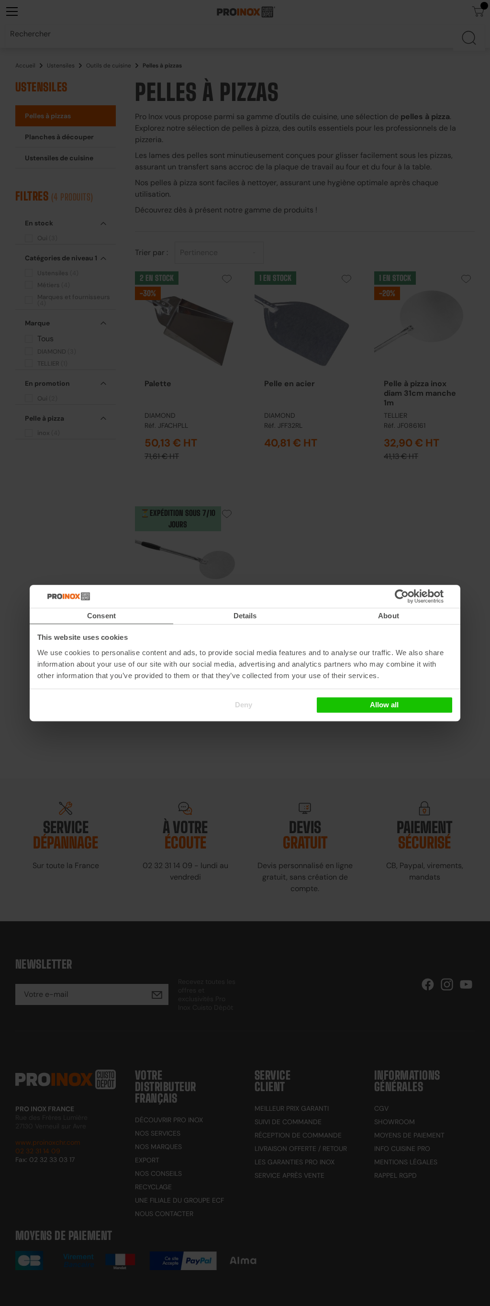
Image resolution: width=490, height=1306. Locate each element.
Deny (243, 705)
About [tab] (388, 616)
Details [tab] (245, 616)
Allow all (384, 705)
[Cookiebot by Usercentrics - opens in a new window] (416, 596)
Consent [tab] (101, 616)
